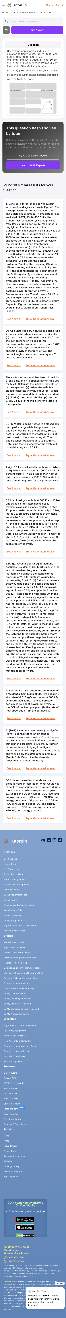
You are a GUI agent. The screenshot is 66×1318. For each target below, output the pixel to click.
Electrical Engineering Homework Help (22, 968)
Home (5, 12)
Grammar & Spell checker (16, 1124)
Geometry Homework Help (16, 1051)
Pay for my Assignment (15, 1030)
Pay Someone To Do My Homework (21, 925)
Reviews (8, 1161)
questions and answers (23, 12)
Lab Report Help (11, 869)
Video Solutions (11, 889)
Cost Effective (10, 1093)
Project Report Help (13, 874)
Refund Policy (10, 1146)
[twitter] (60, 839)
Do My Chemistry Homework (17, 1004)
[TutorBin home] (17, 5)
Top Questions (11, 1176)
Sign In (49, 5)
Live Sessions (10, 859)
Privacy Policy (10, 1151)
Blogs (6, 1135)
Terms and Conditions (14, 1156)
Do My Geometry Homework (17, 998)
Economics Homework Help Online (20, 1046)
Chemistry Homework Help (17, 952)
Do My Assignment (13, 920)
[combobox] (33, 21)
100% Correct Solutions (15, 1083)
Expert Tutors (10, 1073)
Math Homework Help (14, 942)
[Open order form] (1, 10)
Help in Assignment (13, 1061)
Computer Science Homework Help (21, 978)
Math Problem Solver (14, 910)
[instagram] (54, 839)
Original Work (10, 1078)
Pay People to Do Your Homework (20, 1025)
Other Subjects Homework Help (19, 988)
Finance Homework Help (15, 963)
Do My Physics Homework (16, 1014)
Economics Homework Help (17, 983)
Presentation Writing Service (17, 884)
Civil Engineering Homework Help (20, 957)
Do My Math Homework (15, 993)
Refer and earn (11, 1109)
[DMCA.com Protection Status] (25, 1235)
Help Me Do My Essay (14, 1056)
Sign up (60, 5)
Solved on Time (11, 1098)
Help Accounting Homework (17, 1041)
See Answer (14, 318)
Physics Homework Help (15, 947)
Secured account (12, 1103)
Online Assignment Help (15, 895)
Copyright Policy (11, 1166)
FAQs (6, 1141)
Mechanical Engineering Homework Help (23, 973)
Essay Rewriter (11, 1114)
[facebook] (43, 839)
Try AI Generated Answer (40, 318)
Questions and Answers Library (19, 905)
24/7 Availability (11, 1088)
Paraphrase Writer (12, 1119)
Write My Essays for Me (15, 1035)
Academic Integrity (13, 1171)
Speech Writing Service (15, 879)
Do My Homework (12, 915)
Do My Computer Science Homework (21, 1009)
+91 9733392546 (15, 1257)
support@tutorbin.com (18, 1253)
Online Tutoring (11, 900)
